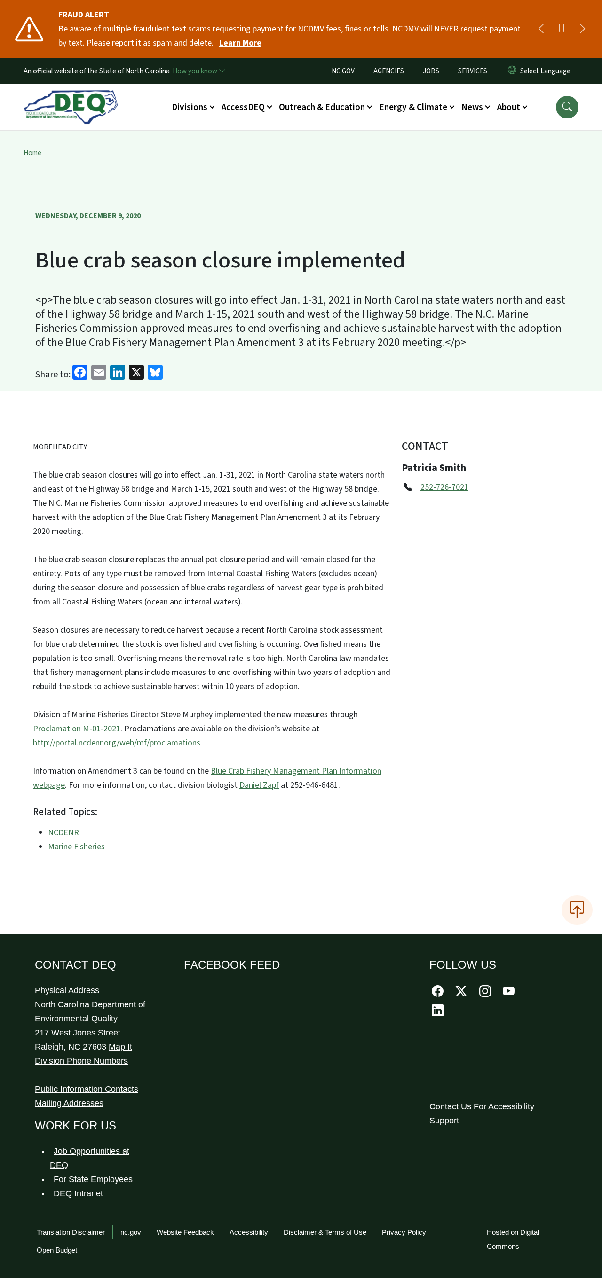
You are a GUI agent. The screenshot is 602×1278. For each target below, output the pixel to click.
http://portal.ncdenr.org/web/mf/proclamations (116, 743)
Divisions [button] (189, 107)
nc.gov (130, 1232)
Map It (120, 1046)
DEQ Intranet (78, 1193)
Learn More (240, 43)
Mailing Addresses (69, 1103)
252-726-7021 (444, 487)
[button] (567, 107)
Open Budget (57, 1250)
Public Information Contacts (86, 1089)
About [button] (508, 107)
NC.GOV (343, 71)
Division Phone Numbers (81, 1061)
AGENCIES (388, 71)
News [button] (472, 107)
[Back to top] (577, 910)
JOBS (431, 71)
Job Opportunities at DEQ (89, 1158)
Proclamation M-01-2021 (76, 729)
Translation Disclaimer (71, 1232)
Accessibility (249, 1232)
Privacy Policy (404, 1232)
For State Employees (93, 1179)
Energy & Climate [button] (413, 107)
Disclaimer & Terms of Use (325, 1232)
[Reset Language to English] (512, 71)
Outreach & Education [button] (322, 107)
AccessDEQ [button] (243, 107)
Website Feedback (185, 1232)
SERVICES (472, 71)
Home (32, 153)
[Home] (71, 96)
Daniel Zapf (259, 785)
